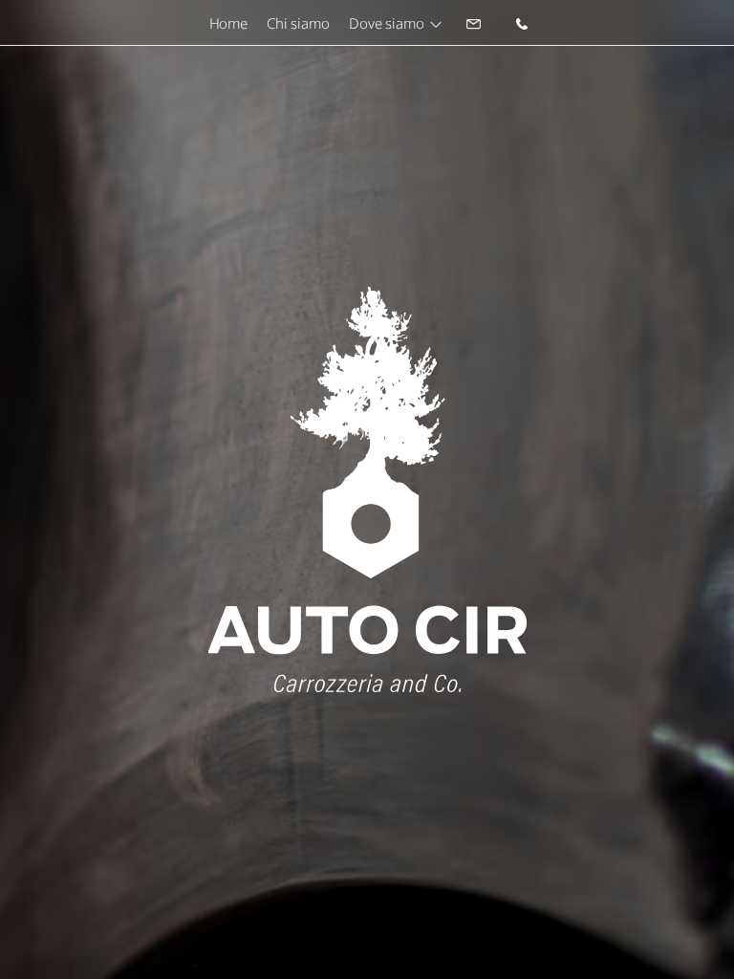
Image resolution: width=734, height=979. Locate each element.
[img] (474, 23)
